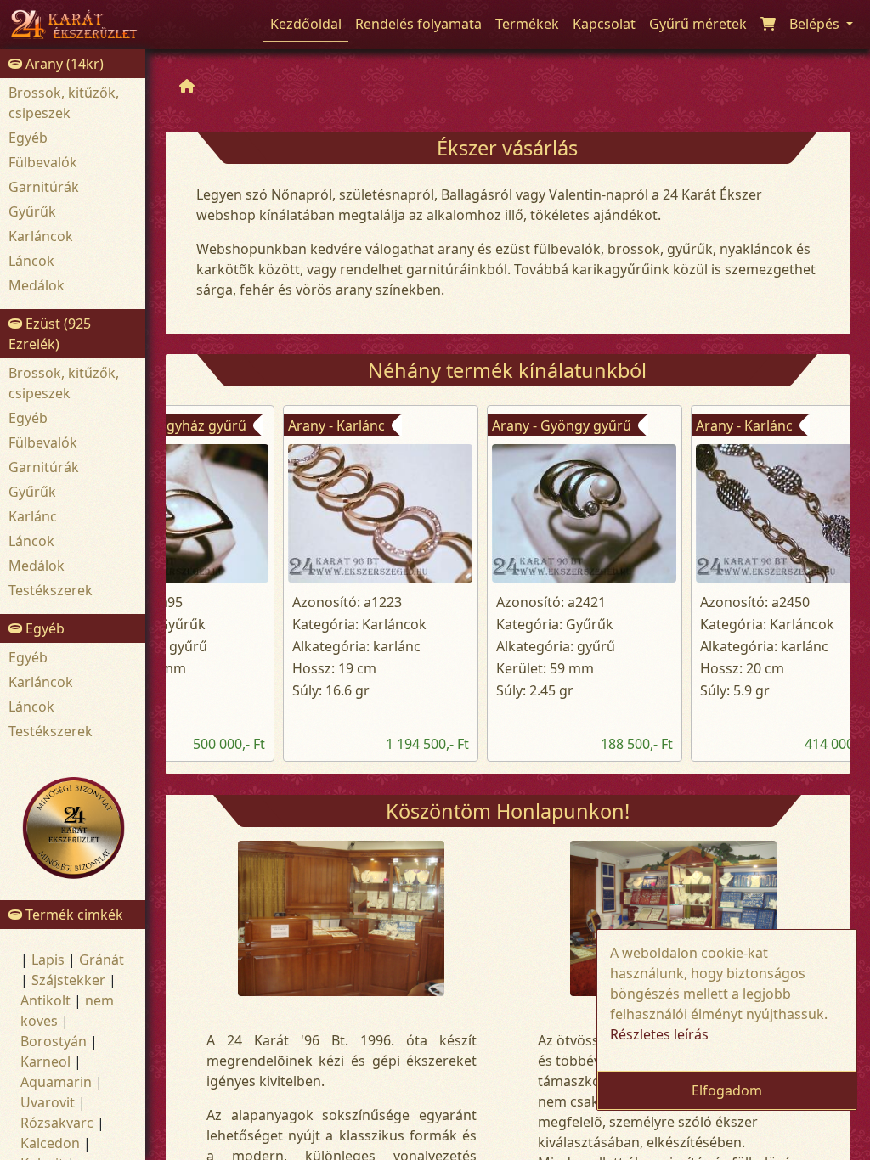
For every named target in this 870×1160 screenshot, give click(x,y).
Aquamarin (56, 1082)
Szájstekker (68, 980)
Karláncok (40, 236)
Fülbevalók (42, 162)
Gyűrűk (32, 211)
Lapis (48, 959)
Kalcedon (50, 1143)
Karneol (45, 1061)
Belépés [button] (816, 23)
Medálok (36, 285)
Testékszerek (50, 590)
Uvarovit (47, 1102)
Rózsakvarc (56, 1122)
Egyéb (28, 137)
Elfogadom (727, 1090)
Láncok (31, 260)
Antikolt (45, 1000)
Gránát (101, 959)
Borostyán (53, 1041)
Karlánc (32, 516)
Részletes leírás (659, 1034)
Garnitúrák (43, 186)
